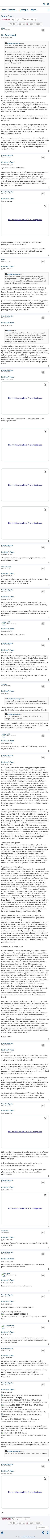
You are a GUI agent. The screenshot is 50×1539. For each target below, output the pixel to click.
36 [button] (31, 24)
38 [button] (38, 24)
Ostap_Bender (10, 1325)
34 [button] (24, 24)
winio (8, 622)
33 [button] (20, 24)
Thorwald (4, 684)
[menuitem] (44, 4)
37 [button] (34, 24)
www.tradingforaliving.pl (28, 1537)
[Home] (5, 3)
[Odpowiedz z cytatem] (43, 30)
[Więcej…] (48, 10)
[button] (10, 24)
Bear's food (7, 16)
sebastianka (4, 1230)
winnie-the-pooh (6, 566)
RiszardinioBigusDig (13, 43)
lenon (3, 28)
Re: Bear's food (8, 35)
